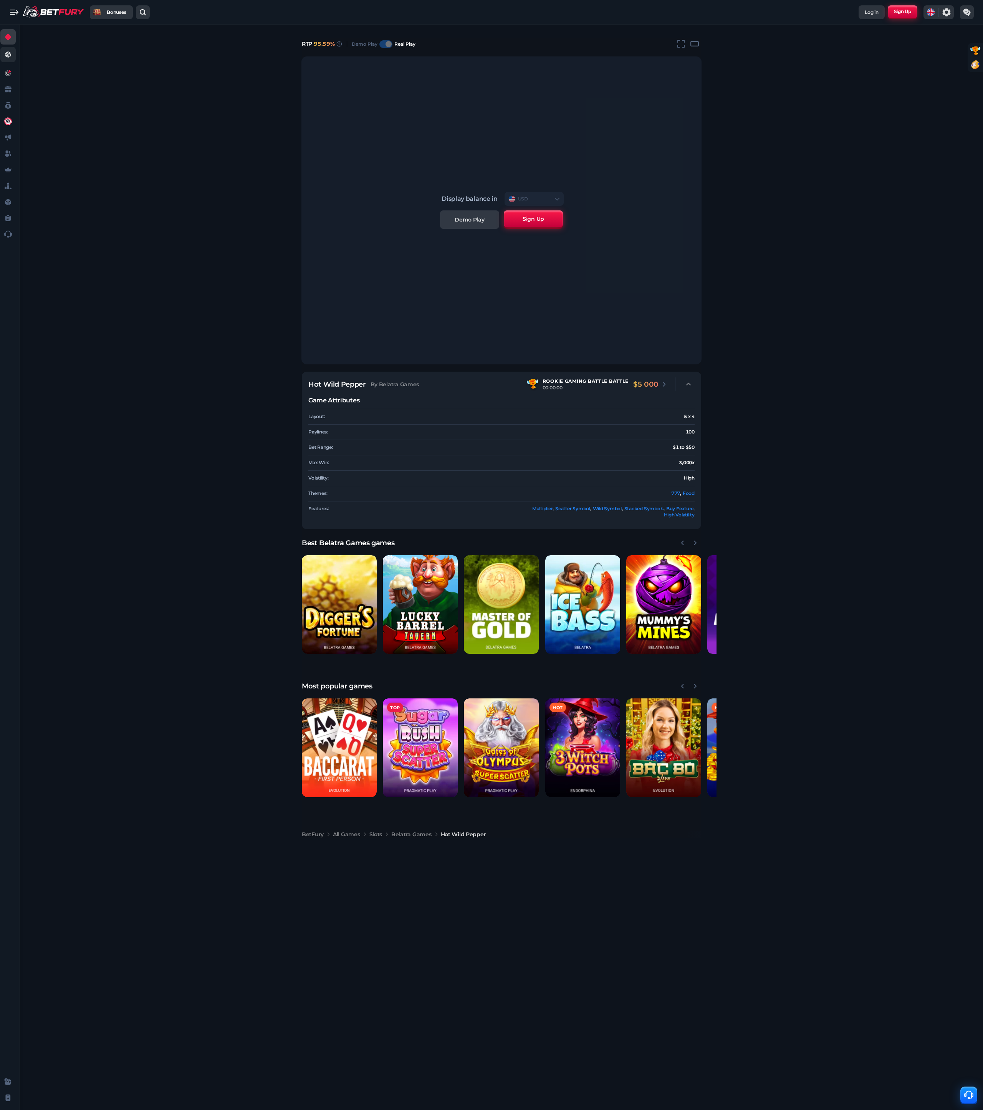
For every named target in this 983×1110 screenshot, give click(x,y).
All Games (346, 834)
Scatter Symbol (572, 508)
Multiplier (542, 508)
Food (689, 493)
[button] (339, 604)
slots (375, 834)
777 (675, 493)
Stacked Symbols (644, 508)
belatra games (411, 834)
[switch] (385, 44)
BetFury (313, 834)
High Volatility (679, 515)
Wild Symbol (607, 508)
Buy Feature (679, 508)
